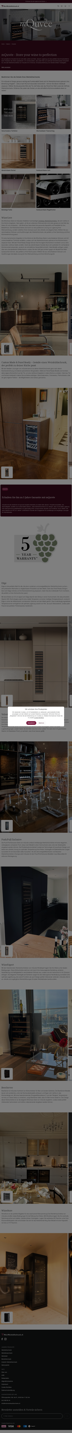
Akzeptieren (31, 723)
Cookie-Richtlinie (39, 717)
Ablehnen (41, 723)
